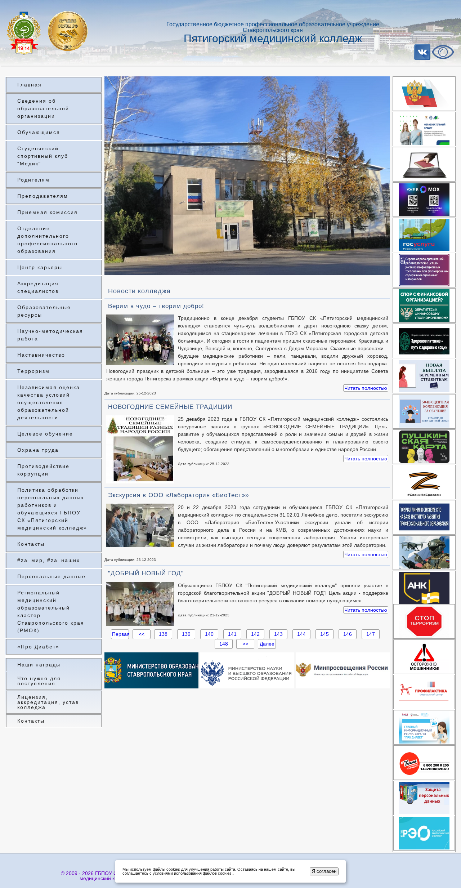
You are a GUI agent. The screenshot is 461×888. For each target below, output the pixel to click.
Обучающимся (38, 132)
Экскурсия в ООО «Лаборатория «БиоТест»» (178, 495)
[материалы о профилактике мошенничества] (424, 657)
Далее (267, 644)
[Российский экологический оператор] (424, 833)
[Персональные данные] (424, 798)
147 (370, 634)
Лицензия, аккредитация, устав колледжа (48, 702)
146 (347, 634)
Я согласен (324, 871)
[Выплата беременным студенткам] (424, 376)
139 (186, 634)
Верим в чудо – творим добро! (156, 306)
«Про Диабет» (38, 647)
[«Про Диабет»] (424, 727)
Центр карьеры (39, 267)
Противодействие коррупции (43, 470)
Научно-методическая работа (50, 335)
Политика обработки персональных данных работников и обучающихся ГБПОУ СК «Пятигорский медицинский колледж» (52, 509)
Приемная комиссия (47, 212)
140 (209, 634)
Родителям (33, 180)
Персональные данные (51, 576)
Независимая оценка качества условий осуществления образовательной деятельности (48, 402)
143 (278, 634)
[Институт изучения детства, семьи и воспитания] (424, 692)
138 (163, 634)
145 (324, 634)
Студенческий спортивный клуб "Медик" (42, 156)
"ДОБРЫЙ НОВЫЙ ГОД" (146, 573)
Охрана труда (38, 450)
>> (245, 644)
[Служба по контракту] (424, 552)
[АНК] (424, 588)
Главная (29, 85)
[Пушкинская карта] (424, 446)
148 (223, 644)
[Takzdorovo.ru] (424, 762)
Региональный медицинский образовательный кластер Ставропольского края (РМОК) (50, 611)
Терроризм (33, 371)
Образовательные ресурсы (44, 311)
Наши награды (39, 665)
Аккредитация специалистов (38, 287)
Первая (120, 634)
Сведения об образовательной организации (43, 108)
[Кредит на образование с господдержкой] (424, 129)
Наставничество (41, 355)
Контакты (31, 544)
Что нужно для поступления (39, 680)
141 (232, 634)
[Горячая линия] (424, 517)
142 (255, 634)
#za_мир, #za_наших (48, 560)
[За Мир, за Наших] (424, 482)
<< (141, 634)
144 (301, 634)
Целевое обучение (45, 434)
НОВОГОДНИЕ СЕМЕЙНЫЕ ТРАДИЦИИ (170, 406)
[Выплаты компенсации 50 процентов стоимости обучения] (424, 411)
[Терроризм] (424, 621)
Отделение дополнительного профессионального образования (47, 240)
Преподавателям (42, 196)
